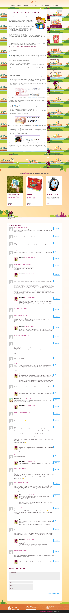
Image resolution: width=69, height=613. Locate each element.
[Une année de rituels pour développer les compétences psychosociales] (56, 22)
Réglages (55, 611)
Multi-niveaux (47, 5)
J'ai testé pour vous (16, 196)
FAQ (53, 5)
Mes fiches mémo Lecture (54, 56)
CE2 (42, 5)
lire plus (9, 204)
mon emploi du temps (18, 31)
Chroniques (19, 5)
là (19, 105)
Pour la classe (25, 5)
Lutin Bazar (21, 257)
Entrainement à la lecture (54, 59)
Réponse (57, 228)
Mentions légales (48, 607)
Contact (56, 5)
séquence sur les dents (33, 97)
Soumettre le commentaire (52, 593)
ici (14, 98)
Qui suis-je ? (13, 5)
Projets (31, 5)
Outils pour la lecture (15, 197)
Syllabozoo (52, 57)
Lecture (9, 197)
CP (35, 5)
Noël (53, 463)
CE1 (38, 5)
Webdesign (47, 608)
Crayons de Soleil (17, 398)
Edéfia (15, 385)
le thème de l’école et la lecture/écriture (33, 72)
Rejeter (49, 611)
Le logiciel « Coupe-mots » (54, 76)
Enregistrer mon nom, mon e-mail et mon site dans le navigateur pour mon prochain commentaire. (27, 591)
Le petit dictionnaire (53, 75)
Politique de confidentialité (50, 606)
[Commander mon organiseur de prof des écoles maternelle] (56, 38)
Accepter (43, 611)
